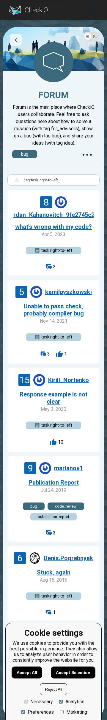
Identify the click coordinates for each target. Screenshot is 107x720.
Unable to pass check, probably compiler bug (53, 310)
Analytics (74, 701)
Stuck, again (53, 572)
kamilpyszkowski (68, 291)
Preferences (41, 712)
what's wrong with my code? (53, 226)
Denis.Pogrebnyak (68, 558)
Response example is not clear (53, 398)
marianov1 (68, 468)
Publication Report (54, 482)
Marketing (76, 712)
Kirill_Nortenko (68, 380)
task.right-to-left (56, 250)
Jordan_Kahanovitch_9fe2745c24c (53, 214)
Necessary (41, 701)
